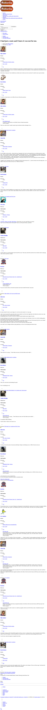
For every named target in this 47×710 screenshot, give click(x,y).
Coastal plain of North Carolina (8, 114)
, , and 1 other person (15, 390)
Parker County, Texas (7, 90)
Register (1, 684)
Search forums (5, 34)
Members (4, 17)
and (9, 130)
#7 (3, 250)
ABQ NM (4, 245)
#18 (3, 600)
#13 (3, 442)
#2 (3, 95)
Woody (4, 686)
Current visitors (5, 18)
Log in (1, 682)
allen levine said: (6, 471)
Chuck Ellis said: (6, 415)
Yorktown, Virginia (6, 214)
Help (4, 692)
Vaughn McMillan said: (7, 283)
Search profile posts (18, 18)
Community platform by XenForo (12, 697)
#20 (3, 663)
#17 (3, 561)
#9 (3, 310)
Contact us (5, 689)
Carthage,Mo (5, 182)
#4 (3, 151)
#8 (3, 281)
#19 (3, 631)
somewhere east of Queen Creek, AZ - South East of (12, 276)
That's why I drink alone (4, 479)
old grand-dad (10, 480)
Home (4, 693)
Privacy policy (5, 691)
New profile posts (10, 16)
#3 (3, 119)
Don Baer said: (5, 531)
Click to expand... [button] (6, 123)
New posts (5, 16)
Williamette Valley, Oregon (7, 375)
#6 (3, 219)
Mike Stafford (10, 43)
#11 (3, 380)
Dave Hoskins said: (6, 121)
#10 (3, 350)
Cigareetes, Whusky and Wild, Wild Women (8, 221)
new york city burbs (6, 305)
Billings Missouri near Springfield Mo (9, 524)
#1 (3, 66)
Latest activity (16, 16)
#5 (3, 187)
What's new (5, 15)
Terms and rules (5, 690)
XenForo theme (37, 697)
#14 (3, 469)
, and (12, 293)
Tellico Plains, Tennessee (7, 146)
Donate (4, 19)
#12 (3, 413)
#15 (3, 504)
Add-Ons (26, 697)
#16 (3, 529)
